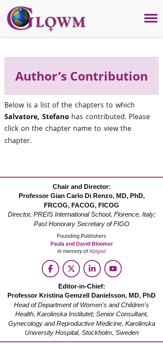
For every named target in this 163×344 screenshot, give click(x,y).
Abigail (97, 251)
